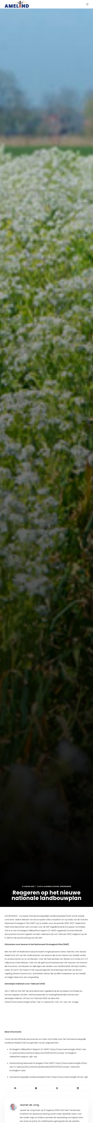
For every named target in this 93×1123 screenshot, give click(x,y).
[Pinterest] (57, 1088)
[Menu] (87, 4)
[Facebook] (15, 1088)
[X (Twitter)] (36, 1088)
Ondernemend (65, 886)
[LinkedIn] (77, 1088)
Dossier (55, 886)
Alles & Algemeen (44, 886)
